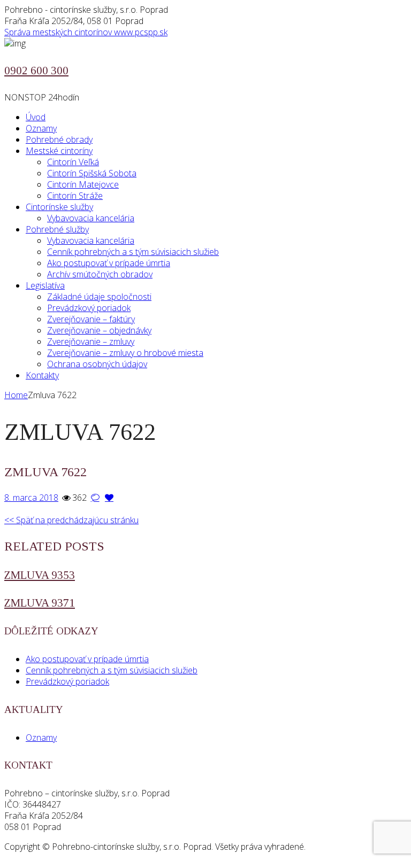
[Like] (109, 497)
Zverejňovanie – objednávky (99, 330)
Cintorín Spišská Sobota (91, 173)
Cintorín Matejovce (83, 184)
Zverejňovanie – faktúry (91, 319)
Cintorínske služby (59, 207)
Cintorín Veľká (73, 162)
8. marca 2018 (31, 497)
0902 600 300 (36, 70)
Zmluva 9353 (39, 575)
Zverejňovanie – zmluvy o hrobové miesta (125, 353)
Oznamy (41, 128)
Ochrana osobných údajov (97, 364)
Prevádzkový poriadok (89, 308)
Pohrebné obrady (59, 139)
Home (16, 395)
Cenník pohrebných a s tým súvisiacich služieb (133, 252)
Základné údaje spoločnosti (99, 296)
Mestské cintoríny (59, 151)
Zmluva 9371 (39, 602)
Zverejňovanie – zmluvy (90, 341)
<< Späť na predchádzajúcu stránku (71, 520)
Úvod (35, 117)
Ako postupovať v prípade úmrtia (108, 263)
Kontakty (42, 375)
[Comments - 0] (95, 497)
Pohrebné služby (57, 229)
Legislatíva (45, 285)
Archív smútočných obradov (100, 274)
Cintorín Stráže (75, 195)
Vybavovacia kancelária (90, 218)
